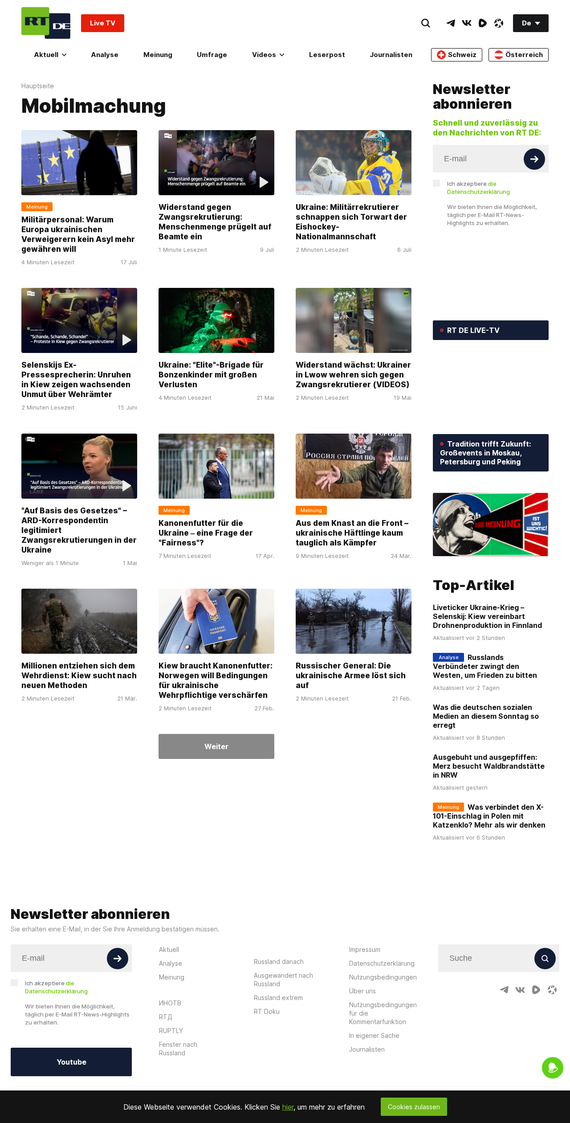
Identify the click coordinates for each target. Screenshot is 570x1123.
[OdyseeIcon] (499, 23)
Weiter (216, 746)
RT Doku (267, 1011)
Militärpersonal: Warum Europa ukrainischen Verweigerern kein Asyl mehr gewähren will (78, 234)
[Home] (45, 23)
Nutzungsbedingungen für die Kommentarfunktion (383, 1013)
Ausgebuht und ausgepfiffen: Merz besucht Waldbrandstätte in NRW (489, 766)
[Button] (534, 159)
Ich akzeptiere (478, 187)
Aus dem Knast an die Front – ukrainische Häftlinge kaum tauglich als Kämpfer (352, 533)
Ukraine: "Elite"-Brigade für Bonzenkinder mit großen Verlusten (211, 375)
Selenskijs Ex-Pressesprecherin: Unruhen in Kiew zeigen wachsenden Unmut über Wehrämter (76, 380)
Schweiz (462, 54)
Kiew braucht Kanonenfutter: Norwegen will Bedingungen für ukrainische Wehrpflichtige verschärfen (216, 680)
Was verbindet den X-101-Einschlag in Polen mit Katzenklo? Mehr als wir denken (489, 816)
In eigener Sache (374, 1035)
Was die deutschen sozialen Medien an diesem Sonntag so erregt (486, 716)
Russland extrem (278, 997)
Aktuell (46, 54)
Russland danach (279, 961)
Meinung (157, 54)
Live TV (102, 23)
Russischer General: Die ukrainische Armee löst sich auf (351, 675)
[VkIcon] (467, 23)
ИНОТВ (170, 1003)
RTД (165, 1017)
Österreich (524, 54)
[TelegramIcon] (451, 23)
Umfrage (212, 54)
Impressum (364, 949)
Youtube (71, 1061)
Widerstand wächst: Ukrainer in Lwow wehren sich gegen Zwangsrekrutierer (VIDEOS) (353, 375)
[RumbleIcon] (483, 23)
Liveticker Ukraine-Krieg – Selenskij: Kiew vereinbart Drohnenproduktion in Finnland (487, 616)
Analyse (104, 54)
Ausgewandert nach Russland (283, 979)
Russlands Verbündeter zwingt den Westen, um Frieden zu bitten (485, 666)
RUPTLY (171, 1030)
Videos (264, 54)
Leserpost (327, 54)
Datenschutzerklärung (382, 963)
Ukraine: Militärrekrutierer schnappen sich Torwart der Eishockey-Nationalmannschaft (351, 222)
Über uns (362, 991)
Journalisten (391, 54)
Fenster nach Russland (178, 1049)
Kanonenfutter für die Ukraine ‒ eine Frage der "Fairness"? (206, 533)
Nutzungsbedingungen (383, 977)
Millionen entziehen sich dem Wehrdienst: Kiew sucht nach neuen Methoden (79, 675)
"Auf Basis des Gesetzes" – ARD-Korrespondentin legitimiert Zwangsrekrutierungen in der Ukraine (79, 530)
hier (287, 1107)
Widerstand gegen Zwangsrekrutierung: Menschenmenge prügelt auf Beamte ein (215, 222)
